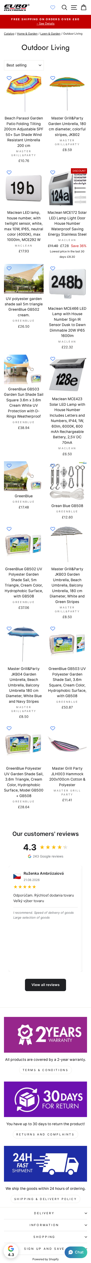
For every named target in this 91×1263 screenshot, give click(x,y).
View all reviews (46, 985)
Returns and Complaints (45, 1134)
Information (44, 1225)
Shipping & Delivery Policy (45, 1199)
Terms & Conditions (46, 1070)
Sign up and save (44, 1248)
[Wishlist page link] (55, 7)
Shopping (44, 1237)
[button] (76, 1252)
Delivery (44, 1213)
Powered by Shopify (45, 1259)
